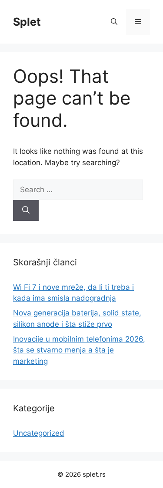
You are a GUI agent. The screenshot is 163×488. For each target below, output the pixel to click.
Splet (27, 21)
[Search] (26, 210)
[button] (114, 22)
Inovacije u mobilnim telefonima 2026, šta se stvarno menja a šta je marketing (79, 350)
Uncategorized (38, 433)
